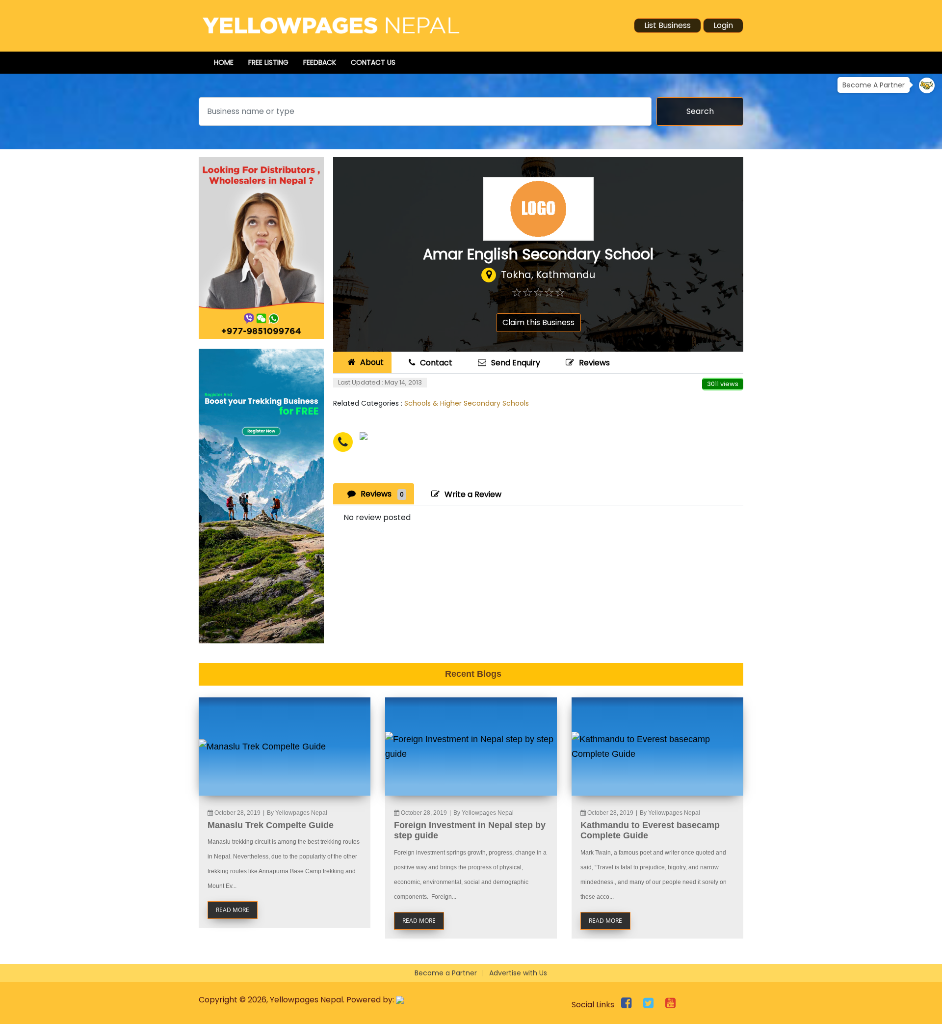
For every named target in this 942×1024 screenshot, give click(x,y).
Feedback (319, 62)
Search (700, 111)
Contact (436, 362)
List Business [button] (667, 25)
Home (224, 62)
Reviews (594, 362)
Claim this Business (538, 322)
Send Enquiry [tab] (515, 362)
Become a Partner (446, 973)
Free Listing (268, 62)
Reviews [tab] (382, 493)
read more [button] (232, 910)
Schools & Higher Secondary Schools (466, 403)
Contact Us (373, 62)
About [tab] (372, 362)
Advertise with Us (518, 973)
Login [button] (723, 25)
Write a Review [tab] (473, 494)
